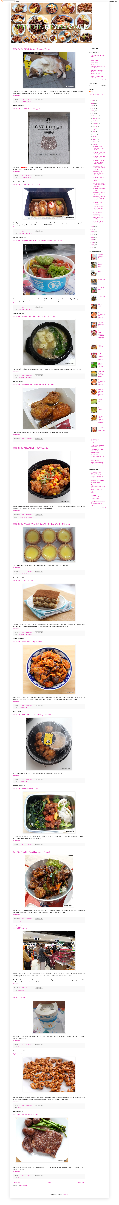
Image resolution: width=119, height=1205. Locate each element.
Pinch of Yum (95, 461)
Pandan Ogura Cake (101, 400)
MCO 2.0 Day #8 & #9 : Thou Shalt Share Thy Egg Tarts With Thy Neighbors (41, 524)
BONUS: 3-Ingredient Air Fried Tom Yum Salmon (97, 457)
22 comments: (29, 632)
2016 (92, 237)
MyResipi (93, 485)
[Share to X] (39, 99)
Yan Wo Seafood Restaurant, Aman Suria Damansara (101, 334)
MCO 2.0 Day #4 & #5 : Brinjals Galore (27, 641)
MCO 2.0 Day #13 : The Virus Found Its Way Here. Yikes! (34, 316)
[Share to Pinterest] (42, 99)
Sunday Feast (101, 296)
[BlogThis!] (37, 99)
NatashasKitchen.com (97, 449)
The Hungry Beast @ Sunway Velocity (96, 72)
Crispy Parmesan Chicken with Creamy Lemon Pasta (97, 462)
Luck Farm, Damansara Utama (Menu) (101, 324)
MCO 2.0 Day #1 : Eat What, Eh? (25, 788)
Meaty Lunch (101, 279)
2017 (92, 234)
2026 (92, 100)
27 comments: (29, 438)
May (94, 134)
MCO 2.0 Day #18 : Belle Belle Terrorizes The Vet (31, 49)
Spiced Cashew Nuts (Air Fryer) (24, 1054)
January (95, 144)
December (96, 116)
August (95, 126)
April (94, 136)
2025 (92, 103)
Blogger (66, 1194)
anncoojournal (95, 439)
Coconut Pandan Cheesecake (101, 364)
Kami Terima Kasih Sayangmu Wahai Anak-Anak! (97, 476)
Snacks (19, 1107)
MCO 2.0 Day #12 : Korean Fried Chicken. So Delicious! (34, 384)
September (96, 123)
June (94, 131)
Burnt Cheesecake (101, 345)
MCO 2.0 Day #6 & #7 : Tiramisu (25, 581)
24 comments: (29, 918)
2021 (92, 113)
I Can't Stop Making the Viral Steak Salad (97, 451)
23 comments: (29, 705)
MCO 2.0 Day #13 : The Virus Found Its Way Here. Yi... (99, 167)
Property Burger (19, 997)
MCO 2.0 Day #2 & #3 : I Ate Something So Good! (32, 714)
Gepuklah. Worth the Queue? (100, 256)
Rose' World (94, 61)
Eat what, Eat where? (97, 70)
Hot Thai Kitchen (96, 455)
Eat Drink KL (95, 65)
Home (49, 1182)
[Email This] (36, 99)
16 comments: (29, 514)
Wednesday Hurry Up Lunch (101, 264)
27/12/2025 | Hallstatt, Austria (96, 504)
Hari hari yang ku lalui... (98, 481)
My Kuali (93, 495)
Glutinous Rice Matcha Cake (97, 441)
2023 (92, 108)
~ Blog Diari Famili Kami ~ (98, 501)
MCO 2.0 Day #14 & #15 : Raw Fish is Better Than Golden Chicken (38, 240)
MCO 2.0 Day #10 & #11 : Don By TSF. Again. (30, 448)
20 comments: (29, 231)
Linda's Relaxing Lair (97, 76)
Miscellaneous (31, 101)
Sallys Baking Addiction (97, 445)
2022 (92, 111)
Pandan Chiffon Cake (101, 408)
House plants (94, 62)
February (95, 142)
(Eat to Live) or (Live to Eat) (97, 55)
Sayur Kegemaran (95, 482)
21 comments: (29, 571)
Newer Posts (17, 1182)
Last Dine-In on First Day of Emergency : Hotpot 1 (31, 852)
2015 (92, 239)
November (96, 118)
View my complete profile (96, 94)
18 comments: (29, 175)
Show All (104, 79)
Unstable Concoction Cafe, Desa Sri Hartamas (98, 67)
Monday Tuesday (100, 305)
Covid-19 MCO (23, 101)
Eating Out (20, 921)
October (95, 121)
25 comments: (29, 375)
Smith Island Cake (95, 446)
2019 (92, 229)
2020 (92, 226)
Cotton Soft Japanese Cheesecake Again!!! (101, 374)
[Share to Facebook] (40, 99)
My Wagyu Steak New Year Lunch (25, 1114)
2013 (92, 245)
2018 (92, 232)
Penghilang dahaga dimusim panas (96, 497)
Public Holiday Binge (101, 288)
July (94, 129)
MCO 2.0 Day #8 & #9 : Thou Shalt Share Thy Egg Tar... (99, 184)
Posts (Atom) (23, 1185)
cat (18, 101)
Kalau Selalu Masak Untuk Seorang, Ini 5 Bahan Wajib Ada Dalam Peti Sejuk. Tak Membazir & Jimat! (98, 489)
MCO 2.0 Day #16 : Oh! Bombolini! (26, 185)
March (95, 139)
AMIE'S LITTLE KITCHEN (96, 472)
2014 (92, 242)
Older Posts (81, 1182)
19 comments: (29, 307)
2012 (92, 247)
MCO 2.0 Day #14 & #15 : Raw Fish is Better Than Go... (98, 162)
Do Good (93, 77)
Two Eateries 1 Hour (96, 58)
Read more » (16, 95)
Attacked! (100, 271)
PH (92, 92)
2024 (92, 105)
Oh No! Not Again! (20, 928)
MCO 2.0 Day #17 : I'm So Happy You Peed (29, 108)
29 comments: (29, 99)
